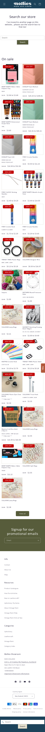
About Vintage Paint (11, 608)
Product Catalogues (11, 588)
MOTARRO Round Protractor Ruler (32, 293)
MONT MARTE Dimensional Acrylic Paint (11, 122)
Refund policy (17, 708)
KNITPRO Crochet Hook (9, 362)
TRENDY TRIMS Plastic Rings (11, 260)
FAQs (6, 575)
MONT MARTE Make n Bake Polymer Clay (11, 87)
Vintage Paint (9, 641)
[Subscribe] (38, 540)
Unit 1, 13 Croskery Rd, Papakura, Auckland (20, 662)
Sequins (4, 292)
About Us (7, 570)
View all (22, 514)
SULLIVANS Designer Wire (31, 260)
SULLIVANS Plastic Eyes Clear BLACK (11, 395)
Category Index (9, 646)
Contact (7, 565)
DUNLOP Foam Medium (30, 87)
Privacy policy (27, 708)
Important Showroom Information (16, 674)
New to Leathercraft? (11, 598)
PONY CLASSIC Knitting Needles (9, 193)
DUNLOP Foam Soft (8, 157)
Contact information (29, 712)
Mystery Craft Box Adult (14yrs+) (10, 430)
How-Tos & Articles (10, 593)
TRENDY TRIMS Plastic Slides (32, 362)
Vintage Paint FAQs (10, 613)
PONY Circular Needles (30, 157)
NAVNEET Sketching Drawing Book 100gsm (32, 328)
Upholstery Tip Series (11, 603)
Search (22, 42)
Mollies (9, 708)
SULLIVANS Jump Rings (9, 327)
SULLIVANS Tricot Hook (30, 394)
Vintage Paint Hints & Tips (13, 618)
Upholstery (8, 632)
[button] (4, 4)
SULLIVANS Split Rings (30, 466)
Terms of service (37, 708)
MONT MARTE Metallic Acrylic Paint (32, 193)
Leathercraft (8, 636)
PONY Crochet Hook (8, 227)
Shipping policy (16, 712)
